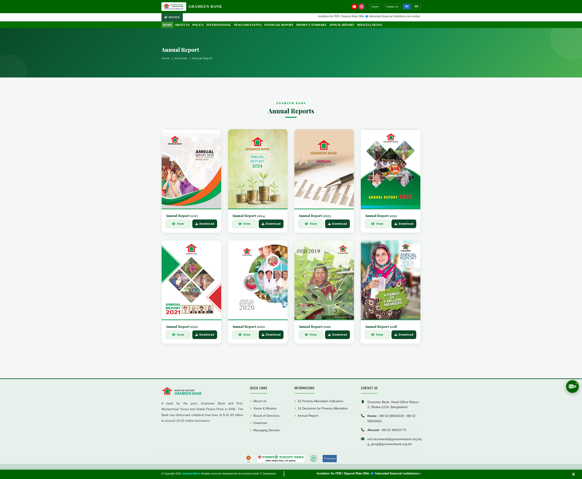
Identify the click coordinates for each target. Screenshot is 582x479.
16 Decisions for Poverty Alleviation (323, 408)
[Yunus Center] (330, 458)
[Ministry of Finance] (248, 458)
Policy (198, 25)
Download (206, 223)
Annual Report (341, 25)
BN (416, 6)
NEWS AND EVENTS (248, 25)
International (218, 25)
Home (167, 25)
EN (407, 6)
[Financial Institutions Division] (281, 458)
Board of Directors (266, 415)
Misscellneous (369, 25)
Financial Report (279, 25)
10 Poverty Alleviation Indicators (320, 401)
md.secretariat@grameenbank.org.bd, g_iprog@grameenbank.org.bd (394, 441)
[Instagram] (361, 7)
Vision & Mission (265, 408)
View (180, 223)
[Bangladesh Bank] (313, 458)
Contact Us (392, 6)
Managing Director (266, 430)
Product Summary (311, 25)
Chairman (260, 423)
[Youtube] (354, 7)
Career (375, 6)
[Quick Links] (572, 386)
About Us (182, 25)
